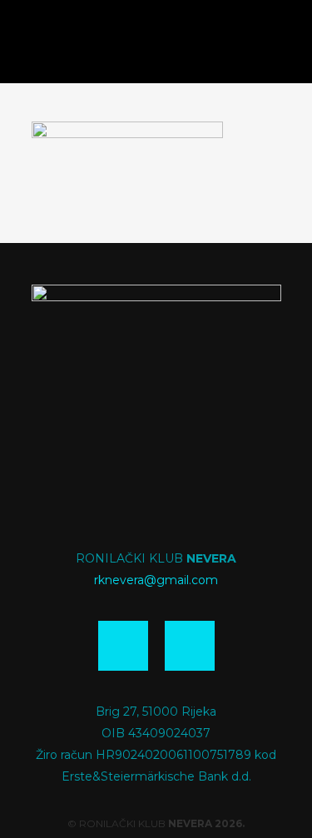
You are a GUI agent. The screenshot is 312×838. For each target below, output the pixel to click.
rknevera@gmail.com (156, 580)
